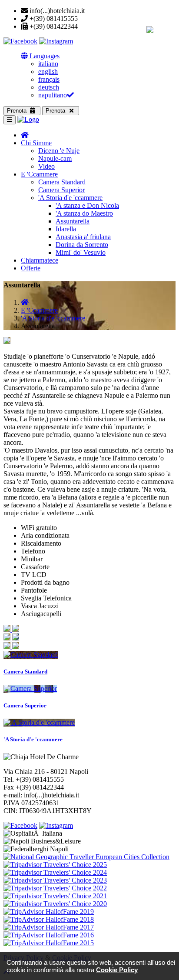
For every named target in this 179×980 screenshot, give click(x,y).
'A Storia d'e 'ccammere (70, 197)
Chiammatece (39, 260)
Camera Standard (62, 182)
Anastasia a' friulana (83, 236)
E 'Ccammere (39, 174)
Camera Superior (61, 189)
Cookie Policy (117, 969)
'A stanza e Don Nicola (87, 205)
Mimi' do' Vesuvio (81, 252)
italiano (48, 63)
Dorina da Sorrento (82, 244)
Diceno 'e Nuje (59, 150)
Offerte (30, 268)
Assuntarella (73, 221)
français (49, 79)
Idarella (66, 229)
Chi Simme (36, 143)
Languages (44, 56)
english (48, 71)
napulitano (52, 95)
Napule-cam (55, 158)
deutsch (48, 87)
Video (46, 166)
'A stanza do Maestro (84, 213)
